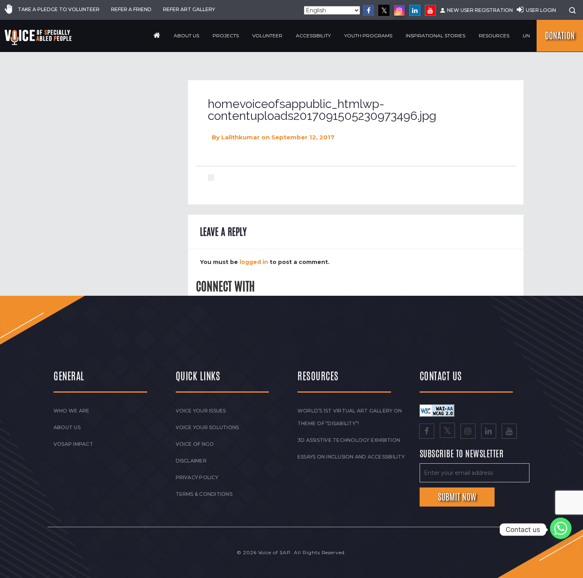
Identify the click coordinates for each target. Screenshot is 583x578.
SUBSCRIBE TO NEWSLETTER (462, 454)
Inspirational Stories (435, 36)
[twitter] (384, 10)
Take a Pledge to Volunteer (59, 9)
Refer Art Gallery (189, 9)
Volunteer (267, 36)
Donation (560, 35)
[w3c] (437, 410)
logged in (254, 262)
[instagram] (399, 10)
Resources (494, 36)
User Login (541, 10)
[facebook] (368, 10)
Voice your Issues (201, 411)
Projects (226, 36)
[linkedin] (415, 10)
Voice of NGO (195, 444)
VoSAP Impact (73, 444)
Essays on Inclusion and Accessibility (351, 457)
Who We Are (71, 411)
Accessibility (313, 36)
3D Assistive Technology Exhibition (348, 440)
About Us (186, 36)
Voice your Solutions (207, 427)
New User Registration (480, 10)
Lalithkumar (240, 137)
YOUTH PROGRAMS (368, 36)
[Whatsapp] (560, 529)
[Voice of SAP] (38, 37)
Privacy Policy (197, 477)
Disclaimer (191, 461)
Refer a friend (131, 9)
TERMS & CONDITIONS (204, 494)
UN (526, 36)
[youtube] (430, 10)
